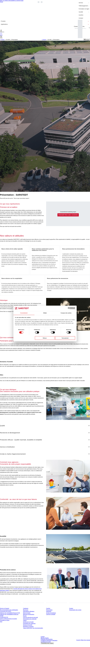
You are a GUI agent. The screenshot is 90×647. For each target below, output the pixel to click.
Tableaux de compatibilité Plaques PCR (10, 613)
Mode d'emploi (26, 613)
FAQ (1, 621)
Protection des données (47, 639)
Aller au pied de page (18, 0)
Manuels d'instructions (28, 614)
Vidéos (25, 620)
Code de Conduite (50, 614)
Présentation (49, 610)
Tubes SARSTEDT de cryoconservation (33, 628)
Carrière (48, 608)
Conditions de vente (46, 641)
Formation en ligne (4, 620)
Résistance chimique (28, 626)
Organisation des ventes (75, 610)
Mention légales (45, 638)
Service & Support (4, 608)
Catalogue (25, 608)
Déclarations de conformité (29, 619)
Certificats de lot (4, 617)
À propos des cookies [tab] (66, 312)
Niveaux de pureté (27, 625)
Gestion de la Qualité (28, 622)
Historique (48, 611)
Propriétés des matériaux (29, 623)
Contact (71, 608)
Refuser (45, 338)
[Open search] (89, 28)
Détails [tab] (45, 312)
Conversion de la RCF (5, 611)
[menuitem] (84, 2)
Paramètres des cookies (47, 643)
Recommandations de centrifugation (9, 610)
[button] (2, 31)
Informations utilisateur (28, 611)
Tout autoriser (65, 338)
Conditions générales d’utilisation (49, 640)
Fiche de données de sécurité (30, 617)
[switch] (37, 332)
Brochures (25, 610)
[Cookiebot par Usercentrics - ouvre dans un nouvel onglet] (69, 308)
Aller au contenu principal (6, 0)
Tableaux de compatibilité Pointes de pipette (9, 615)
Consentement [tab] (23, 312)
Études (25, 616)
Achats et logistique (51, 613)
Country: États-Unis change (83, 640)
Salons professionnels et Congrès (8, 618)
